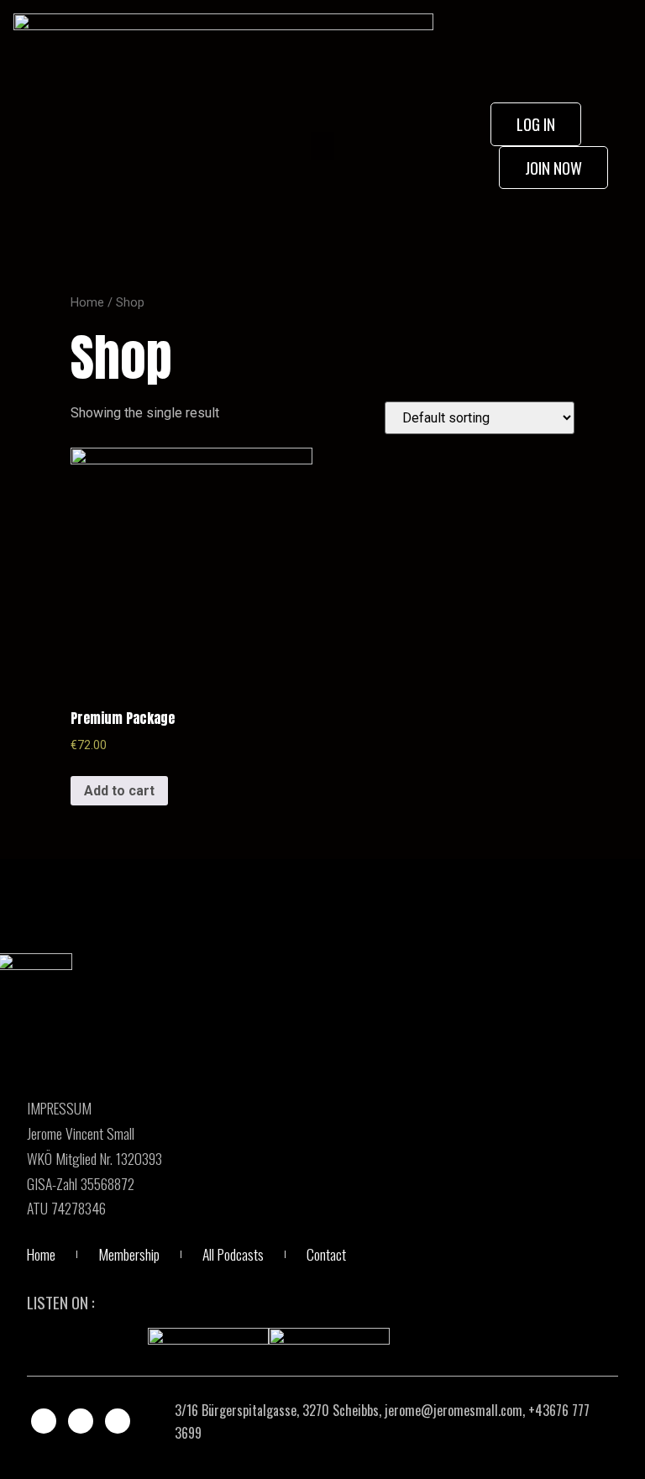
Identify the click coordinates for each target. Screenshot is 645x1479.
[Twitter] (80, 1421)
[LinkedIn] (117, 1421)
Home (87, 302)
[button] (322, 146)
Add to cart (119, 791)
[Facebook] (43, 1421)
